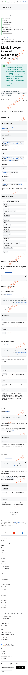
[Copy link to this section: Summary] (10, 118)
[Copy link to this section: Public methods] (16, 286)
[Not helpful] (13, 15)
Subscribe (20, 667)
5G (2, 573)
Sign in (24, 1)
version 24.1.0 (8, 38)
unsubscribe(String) (8, 430)
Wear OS (3, 582)
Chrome (3, 651)
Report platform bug (6, 632)
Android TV (3, 589)
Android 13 (3, 605)
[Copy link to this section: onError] (7, 408)
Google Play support (6, 637)
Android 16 (3, 598)
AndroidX (18, 71)
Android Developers (5, 12)
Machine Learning (5, 563)
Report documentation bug (7, 634)
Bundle (11, 160)
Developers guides (5, 618)
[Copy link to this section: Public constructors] (19, 262)
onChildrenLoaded (8, 142)
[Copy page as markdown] (19, 58)
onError (5, 172)
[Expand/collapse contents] (10, 19)
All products (4, 658)
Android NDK (4, 625)
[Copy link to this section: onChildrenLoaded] (15, 292)
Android (3, 540)
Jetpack (11, 73)
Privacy (3, 571)
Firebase (3, 653)
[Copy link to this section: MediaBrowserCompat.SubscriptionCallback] (8, 269)
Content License (18, 522)
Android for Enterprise (6, 543)
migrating (8, 78)
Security (3, 545)
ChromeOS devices (5, 584)
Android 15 (3, 600)
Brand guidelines (15, 664)
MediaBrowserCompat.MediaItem (14, 144)
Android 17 (3, 595)
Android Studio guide (6, 616)
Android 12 (3, 607)
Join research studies (6, 639)
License (8, 664)
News (2, 550)
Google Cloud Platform (6, 656)
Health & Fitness (5, 566)
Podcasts (3, 555)
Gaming (3, 561)
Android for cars (5, 587)
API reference (6, 7)
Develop (13, 12)
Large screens (4, 579)
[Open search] (17, 2)
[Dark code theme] (26, 276)
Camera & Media (5, 568)
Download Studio (5, 623)
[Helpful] (10, 15)
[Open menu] (2, 2)
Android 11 (3, 610)
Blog (2, 552)
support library (9, 67)
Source (3, 548)
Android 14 (3, 602)
